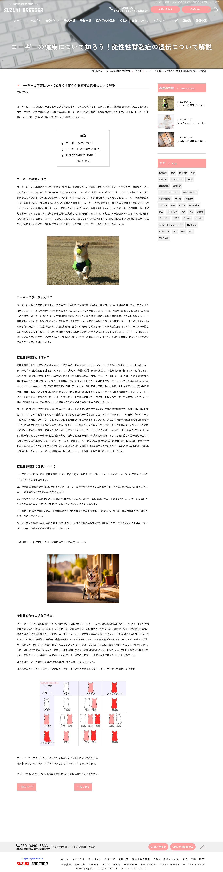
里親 (193, 173)
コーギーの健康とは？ (80, 143)
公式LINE (195, 9)
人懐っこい (164, 231)
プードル (187, 218)
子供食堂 (189, 199)
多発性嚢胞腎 (165, 199)
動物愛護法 (194, 205)
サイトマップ (197, 864)
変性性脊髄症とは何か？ (81, 155)
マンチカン (164, 238)
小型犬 (176, 218)
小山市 (182, 205)
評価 (161, 212)
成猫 (173, 173)
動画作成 (183, 173)
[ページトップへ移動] (203, 846)
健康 (183, 231)
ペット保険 (172, 212)
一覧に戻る (83, 786)
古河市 (178, 199)
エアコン (163, 205)
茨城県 (200, 212)
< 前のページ (26, 786)
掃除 (173, 205)
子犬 (191, 212)
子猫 (183, 212)
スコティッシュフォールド (171, 225)
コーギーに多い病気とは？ (82, 149)
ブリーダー (164, 218)
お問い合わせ (165, 9)
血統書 (190, 179)
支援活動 (163, 179)
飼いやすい (192, 225)
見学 (175, 231)
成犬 (191, 231)
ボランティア (177, 179)
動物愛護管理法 (190, 192)
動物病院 (163, 173)
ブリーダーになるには (169, 192)
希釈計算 (177, 186)
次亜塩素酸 (164, 186)
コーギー (199, 218)
